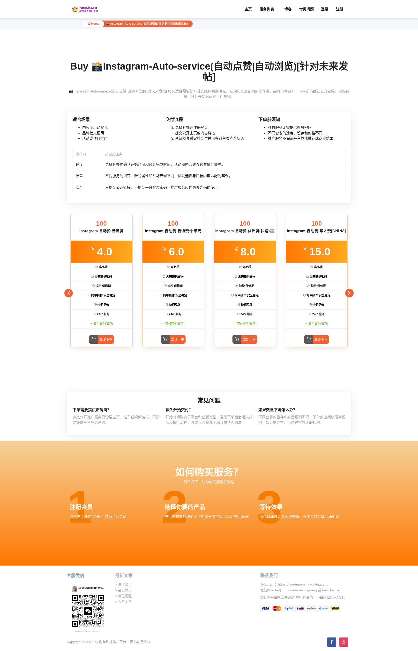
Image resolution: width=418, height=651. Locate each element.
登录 (324, 9)
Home (94, 23)
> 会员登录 (123, 590)
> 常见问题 (123, 596)
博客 (287, 9)
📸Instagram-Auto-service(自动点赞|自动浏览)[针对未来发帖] (147, 23)
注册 (339, 9)
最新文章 (124, 575)
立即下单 (105, 339)
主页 (248, 9)
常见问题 (306, 9)
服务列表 (267, 9)
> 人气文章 (123, 602)
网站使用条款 (140, 642)
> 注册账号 (123, 584)
